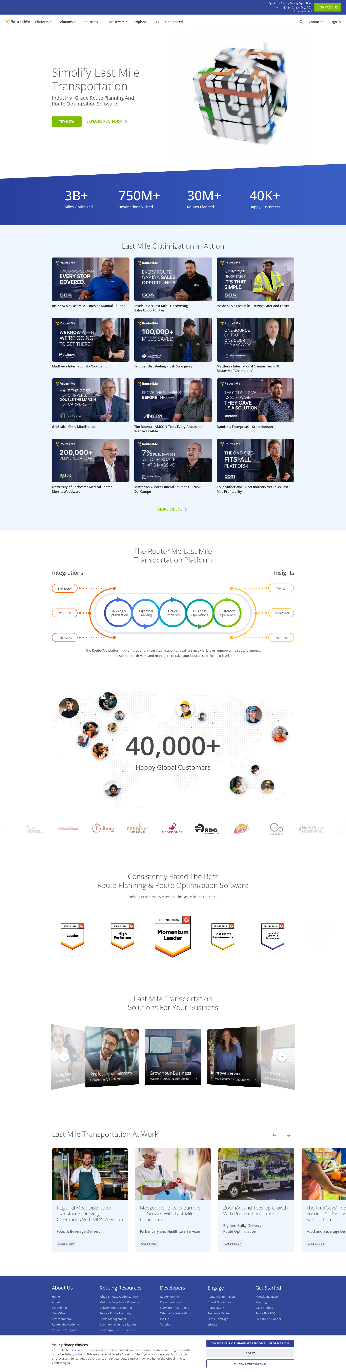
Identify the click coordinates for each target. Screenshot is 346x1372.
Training (261, 1302)
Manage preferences (250, 1363)
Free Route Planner (268, 1319)
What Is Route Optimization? (119, 1296)
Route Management (113, 1319)
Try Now (66, 121)
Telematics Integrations (176, 1313)
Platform (42, 22)
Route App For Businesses (117, 1330)
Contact (315, 22)
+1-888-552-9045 (294, 7)
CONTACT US (328, 7)
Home (56, 1296)
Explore (140, 22)
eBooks (212, 1324)
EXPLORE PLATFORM (104, 121)
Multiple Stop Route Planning (119, 1302)
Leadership (59, 1308)
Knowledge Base (267, 1296)
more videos (170, 509)
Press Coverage (218, 1319)
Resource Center (219, 1313)
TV (158, 22)
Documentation (170, 1302)
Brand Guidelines (219, 1302)
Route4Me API (169, 1296)
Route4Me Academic (66, 1324)
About (56, 1302)
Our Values (59, 1313)
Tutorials (166, 1324)
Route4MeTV (216, 1308)
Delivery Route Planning (116, 1308)
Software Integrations (174, 1308)
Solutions (65, 22)
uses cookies (78, 1350)
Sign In (335, 22)
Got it (250, 1353)
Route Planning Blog (221, 1296)
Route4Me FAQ (266, 1313)
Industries (90, 22)
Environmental (62, 1319)
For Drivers (116, 22)
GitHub (164, 1319)
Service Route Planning (115, 1313)
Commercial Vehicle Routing (119, 1324)
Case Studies (264, 1308)
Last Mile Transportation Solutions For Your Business (173, 1003)
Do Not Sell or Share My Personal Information (250, 1343)
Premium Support (64, 1330)
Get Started (174, 22)
